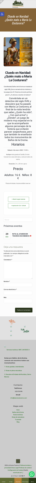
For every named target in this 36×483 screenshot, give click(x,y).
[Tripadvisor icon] (22, 476)
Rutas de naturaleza (18, 417)
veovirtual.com (17, 472)
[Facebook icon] (14, 476)
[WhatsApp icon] (12, 476)
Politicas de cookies (25, 468)
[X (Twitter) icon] (16, 476)
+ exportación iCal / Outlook (18, 205)
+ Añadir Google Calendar (18, 199)
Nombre (7, 281)
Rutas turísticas (18, 414)
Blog (18, 422)
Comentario (8, 259)
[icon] (24, 476)
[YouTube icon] (18, 476)
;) (22, 472)
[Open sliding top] (2, 2)
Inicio (18, 410)
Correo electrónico (10, 289)
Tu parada (18, 419)
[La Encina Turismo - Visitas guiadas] (18, 4)
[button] (32, 474)
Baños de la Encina (18, 412)
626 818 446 (18, 391)
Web (5, 297)
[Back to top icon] (18, 461)
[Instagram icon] (20, 476)
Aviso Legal (15, 468)
